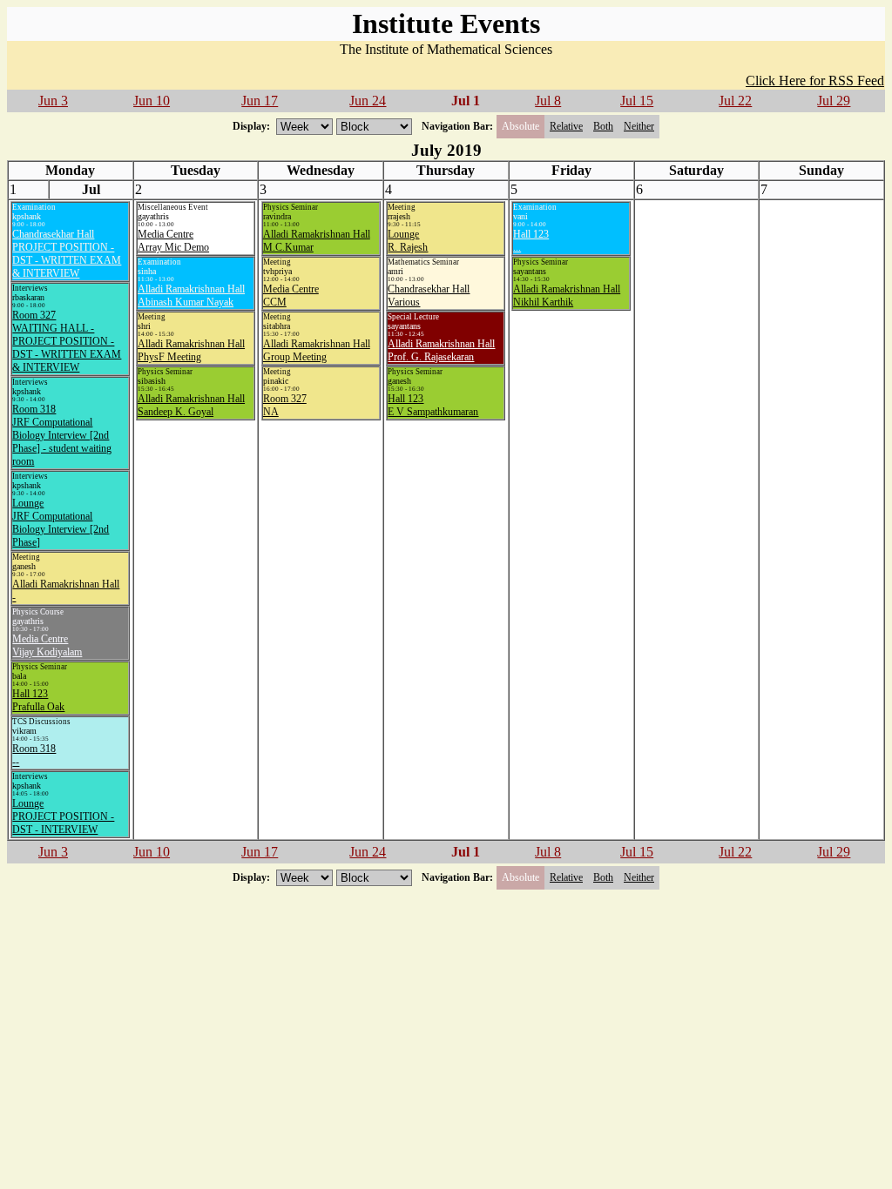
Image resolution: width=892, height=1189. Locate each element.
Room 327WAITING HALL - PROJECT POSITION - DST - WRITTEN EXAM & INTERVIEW (66, 341)
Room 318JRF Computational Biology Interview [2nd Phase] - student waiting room (62, 435)
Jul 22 (735, 100)
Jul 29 (833, 100)
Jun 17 (259, 100)
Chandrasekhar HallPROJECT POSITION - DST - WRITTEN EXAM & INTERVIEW (66, 253)
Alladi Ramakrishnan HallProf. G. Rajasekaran (441, 350)
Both (603, 126)
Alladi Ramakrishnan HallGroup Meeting (316, 350)
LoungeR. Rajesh (408, 240)
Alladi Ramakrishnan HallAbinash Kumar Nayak (191, 295)
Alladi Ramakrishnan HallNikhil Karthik (566, 295)
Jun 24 (367, 100)
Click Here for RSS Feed (815, 80)
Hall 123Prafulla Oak (38, 700)
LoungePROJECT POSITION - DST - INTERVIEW (63, 816)
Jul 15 (636, 100)
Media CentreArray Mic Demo (173, 240)
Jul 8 (548, 100)
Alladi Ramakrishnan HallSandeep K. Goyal (191, 405)
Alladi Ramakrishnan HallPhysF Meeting (191, 350)
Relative (566, 126)
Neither (639, 126)
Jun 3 (53, 100)
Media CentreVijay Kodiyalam (47, 645)
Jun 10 (151, 100)
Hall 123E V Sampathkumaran (433, 405)
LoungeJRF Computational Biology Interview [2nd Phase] (60, 522)
